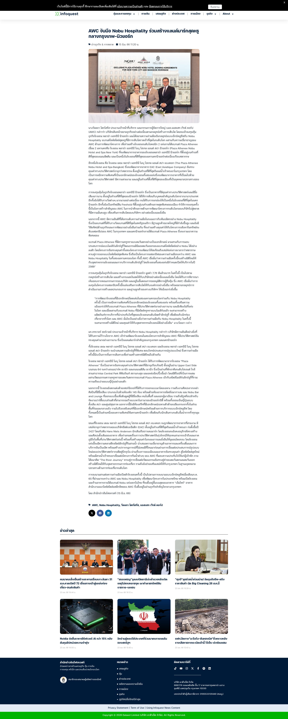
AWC (95, 505)
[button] (91, 513)
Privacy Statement (118, 708)
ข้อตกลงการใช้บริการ (160, 6)
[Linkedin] (209, 668)
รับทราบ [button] (215, 7)
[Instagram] (186, 668)
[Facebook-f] (198, 668)
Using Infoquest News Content (163, 708)
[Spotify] (203, 668)
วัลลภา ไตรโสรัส (130, 505)
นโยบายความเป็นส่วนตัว (130, 6)
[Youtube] (181, 668)
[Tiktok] (175, 668)
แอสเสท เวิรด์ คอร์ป (151, 505)
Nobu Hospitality (109, 505)
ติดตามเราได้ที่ (182, 662)
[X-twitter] (192, 668)
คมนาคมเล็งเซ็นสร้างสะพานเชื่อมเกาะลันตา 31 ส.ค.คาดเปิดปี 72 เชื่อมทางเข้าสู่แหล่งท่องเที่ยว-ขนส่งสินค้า (86, 583)
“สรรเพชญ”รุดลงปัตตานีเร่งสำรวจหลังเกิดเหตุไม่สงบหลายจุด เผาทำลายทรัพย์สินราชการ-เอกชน (142, 583)
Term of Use (137, 708)
